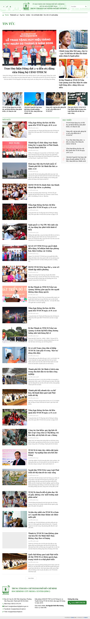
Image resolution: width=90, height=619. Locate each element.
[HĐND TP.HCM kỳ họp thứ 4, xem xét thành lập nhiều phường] (14, 274)
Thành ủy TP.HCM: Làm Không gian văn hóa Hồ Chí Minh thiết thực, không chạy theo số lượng (43, 535)
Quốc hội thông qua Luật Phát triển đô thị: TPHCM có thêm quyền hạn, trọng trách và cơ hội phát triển (43, 556)
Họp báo (22, 15)
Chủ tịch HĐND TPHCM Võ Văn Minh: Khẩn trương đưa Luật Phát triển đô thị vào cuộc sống (77, 110)
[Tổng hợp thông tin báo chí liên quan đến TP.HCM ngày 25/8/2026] (14, 417)
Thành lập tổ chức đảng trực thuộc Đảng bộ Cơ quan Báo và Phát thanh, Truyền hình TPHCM (43, 145)
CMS (73, 617)
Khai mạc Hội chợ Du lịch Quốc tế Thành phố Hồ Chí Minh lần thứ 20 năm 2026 (42, 166)
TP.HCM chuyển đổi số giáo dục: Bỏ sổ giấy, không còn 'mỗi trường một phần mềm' (43, 494)
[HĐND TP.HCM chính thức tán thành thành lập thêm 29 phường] (14, 192)
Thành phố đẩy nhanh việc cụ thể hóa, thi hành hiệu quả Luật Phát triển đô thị (42, 392)
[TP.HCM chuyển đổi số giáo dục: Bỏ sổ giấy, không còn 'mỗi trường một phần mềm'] (14, 499)
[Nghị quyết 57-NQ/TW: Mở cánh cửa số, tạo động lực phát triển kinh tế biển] (14, 231)
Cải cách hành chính (37, 15)
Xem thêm (31, 578)
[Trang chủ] (3, 15)
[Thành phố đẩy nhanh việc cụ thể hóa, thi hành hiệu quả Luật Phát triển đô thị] (14, 397)
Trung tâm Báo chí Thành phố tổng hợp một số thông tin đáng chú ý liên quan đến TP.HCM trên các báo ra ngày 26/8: (43, 317)
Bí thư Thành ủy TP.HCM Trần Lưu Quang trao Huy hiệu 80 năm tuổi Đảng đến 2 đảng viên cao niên (73, 84)
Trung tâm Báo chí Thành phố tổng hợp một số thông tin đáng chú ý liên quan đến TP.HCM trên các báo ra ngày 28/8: (43, 132)
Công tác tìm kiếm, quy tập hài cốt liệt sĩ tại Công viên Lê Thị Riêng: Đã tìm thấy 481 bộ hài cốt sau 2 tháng (43, 432)
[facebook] (3, 6)
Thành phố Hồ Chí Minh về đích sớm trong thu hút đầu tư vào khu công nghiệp (43, 371)
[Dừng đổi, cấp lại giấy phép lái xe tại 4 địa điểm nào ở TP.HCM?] (56, 99)
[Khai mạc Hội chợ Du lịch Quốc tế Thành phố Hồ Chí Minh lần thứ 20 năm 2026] (14, 171)
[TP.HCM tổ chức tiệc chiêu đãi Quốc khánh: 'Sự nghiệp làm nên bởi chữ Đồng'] (14, 457)
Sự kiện (28, 15)
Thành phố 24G (14, 15)
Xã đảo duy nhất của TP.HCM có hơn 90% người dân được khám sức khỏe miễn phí (43, 514)
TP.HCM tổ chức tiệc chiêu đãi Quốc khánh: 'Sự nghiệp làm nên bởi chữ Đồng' (43, 452)
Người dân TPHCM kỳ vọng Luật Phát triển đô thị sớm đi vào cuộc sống (43, 471)
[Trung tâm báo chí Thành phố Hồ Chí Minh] (6, 590)
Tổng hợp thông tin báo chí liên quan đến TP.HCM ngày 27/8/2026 (42, 206)
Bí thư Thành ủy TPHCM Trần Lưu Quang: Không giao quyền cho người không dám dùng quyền (43, 289)
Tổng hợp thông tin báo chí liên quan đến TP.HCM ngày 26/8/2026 (42, 309)
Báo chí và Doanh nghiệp (51, 15)
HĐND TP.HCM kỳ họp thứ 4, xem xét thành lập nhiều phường (43, 268)
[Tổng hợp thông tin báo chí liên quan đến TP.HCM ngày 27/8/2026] (14, 212)
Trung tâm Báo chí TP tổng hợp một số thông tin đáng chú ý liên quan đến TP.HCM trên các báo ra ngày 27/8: (43, 213)
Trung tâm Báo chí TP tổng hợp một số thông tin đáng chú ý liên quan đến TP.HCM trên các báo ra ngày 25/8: (43, 419)
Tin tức (7, 15)
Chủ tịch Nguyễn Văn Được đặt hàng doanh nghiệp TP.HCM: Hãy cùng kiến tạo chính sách (33, 110)
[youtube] (10, 6)
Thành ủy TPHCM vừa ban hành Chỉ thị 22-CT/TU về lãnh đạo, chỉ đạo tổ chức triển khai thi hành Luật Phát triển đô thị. (43, 402)
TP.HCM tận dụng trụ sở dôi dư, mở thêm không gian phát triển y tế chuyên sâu (12, 109)
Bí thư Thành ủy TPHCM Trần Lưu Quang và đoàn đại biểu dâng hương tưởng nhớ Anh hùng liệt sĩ (43, 330)
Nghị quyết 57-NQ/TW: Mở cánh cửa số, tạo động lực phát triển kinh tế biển (43, 227)
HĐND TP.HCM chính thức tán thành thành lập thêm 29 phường (43, 186)
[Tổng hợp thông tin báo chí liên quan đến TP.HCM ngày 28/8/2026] (14, 129)
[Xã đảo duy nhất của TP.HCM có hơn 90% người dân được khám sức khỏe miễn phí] (14, 519)
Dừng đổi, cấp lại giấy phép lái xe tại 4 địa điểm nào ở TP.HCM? (56, 109)
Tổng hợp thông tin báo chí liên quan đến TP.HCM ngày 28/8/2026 (42, 123)
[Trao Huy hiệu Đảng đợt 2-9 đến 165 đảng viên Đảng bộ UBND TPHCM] (29, 48)
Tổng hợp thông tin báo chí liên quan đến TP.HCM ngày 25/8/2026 (42, 411)
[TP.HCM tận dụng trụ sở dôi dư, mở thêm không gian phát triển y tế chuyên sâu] (12, 99)
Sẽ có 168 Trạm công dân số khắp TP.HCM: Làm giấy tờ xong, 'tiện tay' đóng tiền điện (43, 350)
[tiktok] (7, 6)
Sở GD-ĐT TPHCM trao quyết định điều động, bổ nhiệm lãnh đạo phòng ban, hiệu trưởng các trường (43, 248)
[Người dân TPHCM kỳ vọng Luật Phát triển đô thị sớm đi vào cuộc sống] (14, 477)
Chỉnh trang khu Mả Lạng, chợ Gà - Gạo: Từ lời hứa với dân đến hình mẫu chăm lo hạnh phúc (73, 53)
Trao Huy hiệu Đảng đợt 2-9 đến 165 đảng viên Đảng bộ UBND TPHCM (29, 70)
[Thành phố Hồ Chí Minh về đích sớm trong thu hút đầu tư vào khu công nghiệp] (14, 376)
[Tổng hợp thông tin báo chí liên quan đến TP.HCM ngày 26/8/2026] (14, 315)
